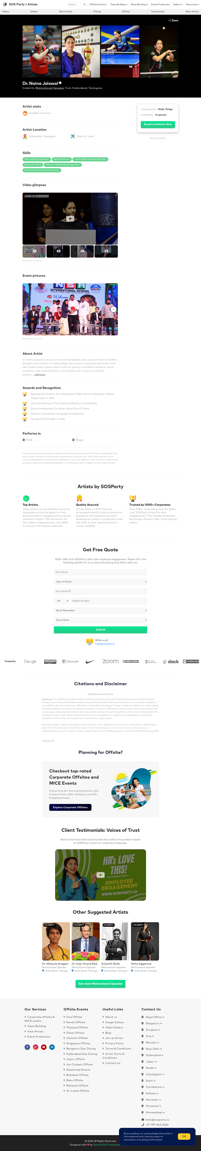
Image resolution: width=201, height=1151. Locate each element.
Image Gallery (114, 1022)
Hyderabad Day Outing (81, 1054)
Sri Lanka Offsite (77, 1091)
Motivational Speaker (50, 88)
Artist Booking (138, 4)
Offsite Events (98, 4)
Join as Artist (114, 1038)
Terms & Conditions (118, 1048)
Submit (100, 629)
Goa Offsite (74, 1017)
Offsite (126, 12)
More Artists (192, 12)
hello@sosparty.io (105, 644)
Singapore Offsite (78, 1043)
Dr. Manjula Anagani (55, 963)
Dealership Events (78, 1070)
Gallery (177, 4)
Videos (5, 12)
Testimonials (157, 12)
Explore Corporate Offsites (70, 807)
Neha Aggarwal (141, 963)
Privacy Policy (114, 1043)
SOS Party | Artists (23, 4)
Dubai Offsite (75, 1033)
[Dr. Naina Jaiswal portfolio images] (42, 51)
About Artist (65, 12)
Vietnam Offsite (77, 1038)
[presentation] (27, 309)
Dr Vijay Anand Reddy (86, 963)
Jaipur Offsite (75, 1059)
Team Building (118, 4)
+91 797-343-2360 (156, 1125)
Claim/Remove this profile (100, 694)
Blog (108, 1033)
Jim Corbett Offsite (79, 1064)
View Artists (35, 1031)
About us (111, 1017)
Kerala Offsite (75, 1022)
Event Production (160, 4)
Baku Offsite (74, 1080)
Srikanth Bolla (110, 963)
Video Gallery (114, 1027)
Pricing (97, 12)
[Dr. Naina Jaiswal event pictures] (70, 309)
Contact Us (112, 1063)
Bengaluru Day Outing (81, 1048)
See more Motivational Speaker (100, 983)
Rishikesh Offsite (77, 1075)
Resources (191, 4)
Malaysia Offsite (77, 1085)
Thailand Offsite (77, 1027)
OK (184, 1136)
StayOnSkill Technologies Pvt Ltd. (112, 1145)
